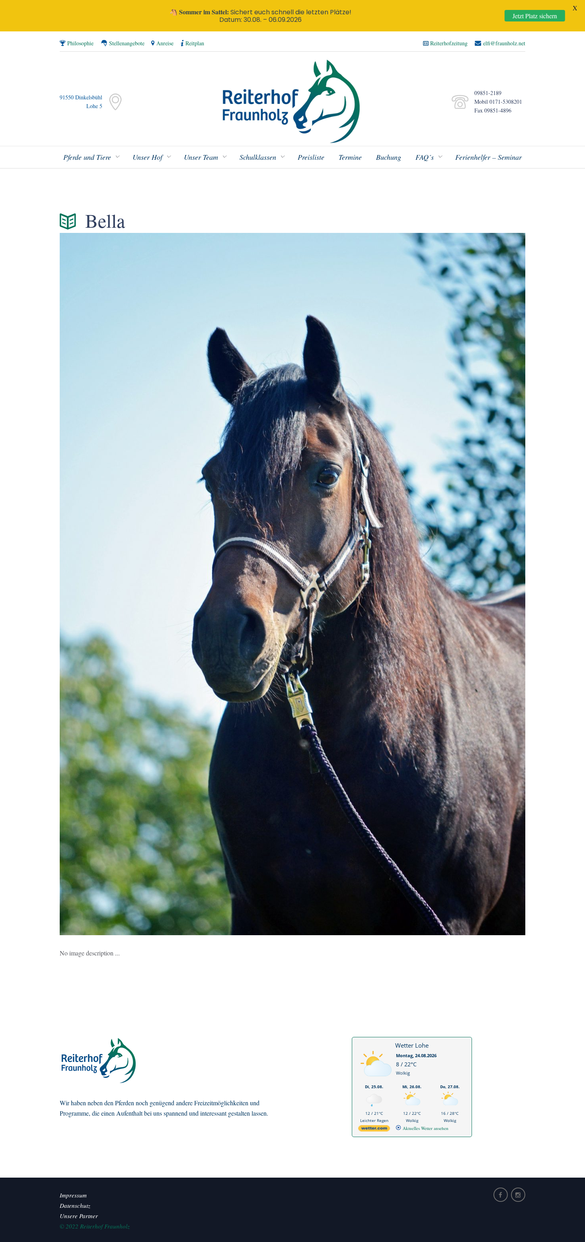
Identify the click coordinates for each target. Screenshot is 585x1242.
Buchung (388, 157)
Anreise (165, 43)
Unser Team (201, 157)
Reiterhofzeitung (449, 43)
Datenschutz (75, 1205)
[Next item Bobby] (408, 584)
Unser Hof (147, 157)
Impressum (73, 1195)
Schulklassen (258, 157)
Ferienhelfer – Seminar (488, 157)
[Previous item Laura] (176, 584)
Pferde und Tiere (87, 157)
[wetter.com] (374, 1130)
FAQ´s (424, 157)
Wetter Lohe (412, 1045)
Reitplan (194, 43)
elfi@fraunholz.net (504, 43)
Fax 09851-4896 (490, 110)
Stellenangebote (126, 43)
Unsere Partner (79, 1216)
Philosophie (80, 43)
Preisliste (311, 157)
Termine (350, 157)
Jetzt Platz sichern (535, 16)
